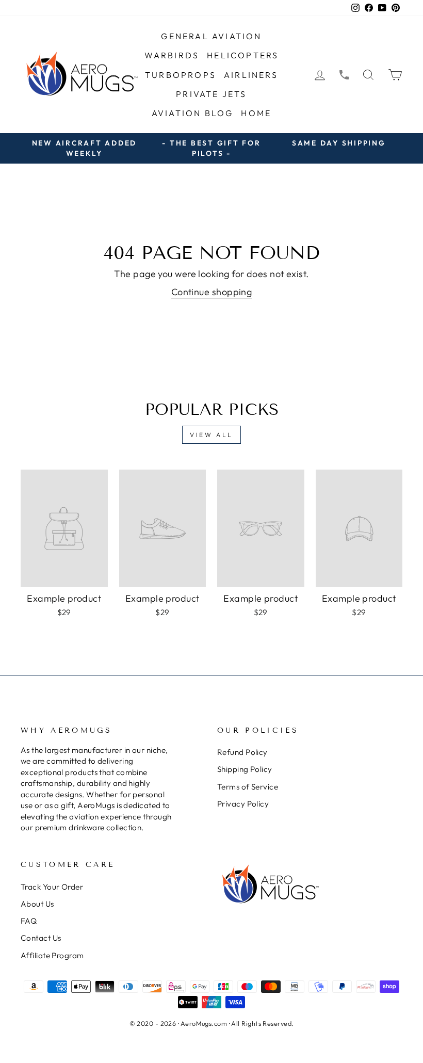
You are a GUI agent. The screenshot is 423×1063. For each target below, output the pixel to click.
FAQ (29, 921)
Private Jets (211, 94)
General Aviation (211, 36)
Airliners (251, 75)
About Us (37, 904)
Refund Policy (242, 752)
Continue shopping (211, 292)
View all (211, 435)
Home (256, 113)
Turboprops (180, 75)
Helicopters (243, 55)
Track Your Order (52, 887)
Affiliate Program (52, 955)
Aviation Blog (193, 113)
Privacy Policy (243, 804)
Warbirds (172, 55)
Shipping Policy (244, 769)
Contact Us (41, 938)
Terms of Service (247, 787)
